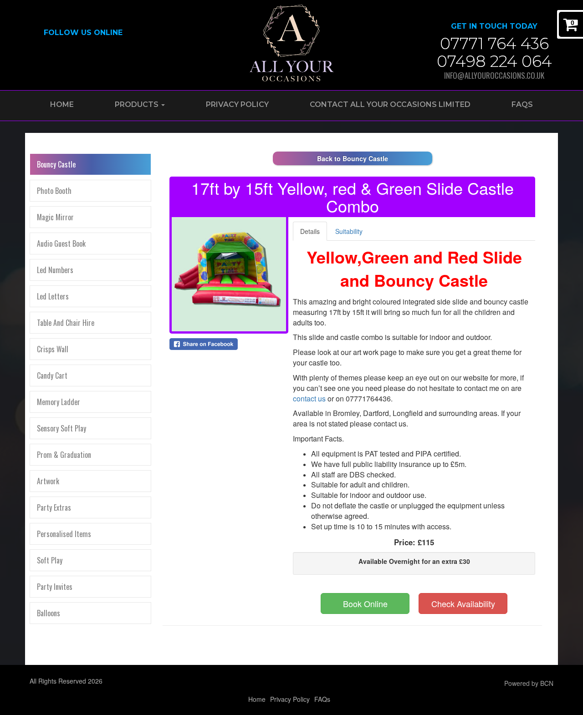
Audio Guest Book (61, 243)
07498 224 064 (494, 61)
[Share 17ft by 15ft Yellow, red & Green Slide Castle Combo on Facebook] (228, 344)
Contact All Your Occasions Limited (390, 104)
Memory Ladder (58, 401)
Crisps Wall (52, 349)
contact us (309, 398)
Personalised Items (64, 533)
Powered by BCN (528, 683)
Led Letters (53, 296)
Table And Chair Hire (65, 322)
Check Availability (463, 603)
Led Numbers (55, 269)
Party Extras (54, 507)
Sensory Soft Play (61, 428)
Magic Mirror (55, 217)
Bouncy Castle (56, 164)
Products (137, 104)
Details (310, 231)
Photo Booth (54, 190)
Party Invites (54, 586)
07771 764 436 (494, 43)
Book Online (365, 603)
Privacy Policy (237, 104)
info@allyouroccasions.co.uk (494, 75)
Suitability (349, 231)
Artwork (48, 481)
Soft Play (49, 560)
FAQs (522, 104)
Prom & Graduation (64, 454)
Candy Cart (52, 375)
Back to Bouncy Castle (352, 158)
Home (62, 104)
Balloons (48, 613)
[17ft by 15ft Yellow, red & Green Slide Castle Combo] (229, 274)
